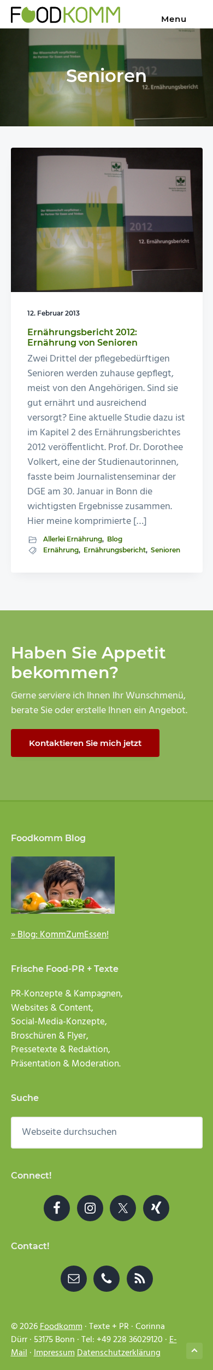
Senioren (165, 550)
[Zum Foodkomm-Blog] (107, 885)
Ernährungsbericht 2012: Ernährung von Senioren (82, 337)
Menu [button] (174, 19)
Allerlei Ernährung (72, 539)
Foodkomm (61, 1327)
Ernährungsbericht (115, 550)
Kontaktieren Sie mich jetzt (85, 743)
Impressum (54, 1353)
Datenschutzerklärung (119, 1353)
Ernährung (61, 550)
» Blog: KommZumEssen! (60, 935)
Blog (114, 539)
